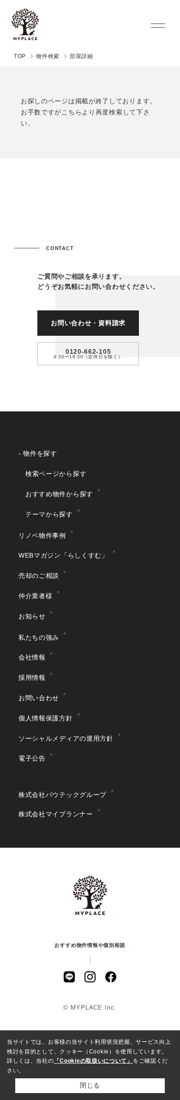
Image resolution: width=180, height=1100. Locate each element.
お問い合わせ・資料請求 (88, 323)
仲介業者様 (35, 596)
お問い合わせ (38, 698)
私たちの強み (38, 637)
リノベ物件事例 (42, 535)
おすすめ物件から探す (59, 494)
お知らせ (32, 616)
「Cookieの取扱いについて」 (93, 1061)
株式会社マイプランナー (55, 814)
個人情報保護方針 (45, 718)
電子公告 (32, 758)
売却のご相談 (38, 575)
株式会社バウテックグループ (62, 794)
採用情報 (32, 677)
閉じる (90, 1085)
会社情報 (32, 657)
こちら (71, 112)
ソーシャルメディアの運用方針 (66, 738)
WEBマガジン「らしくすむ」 (63, 555)
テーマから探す (49, 514)
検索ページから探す (55, 473)
